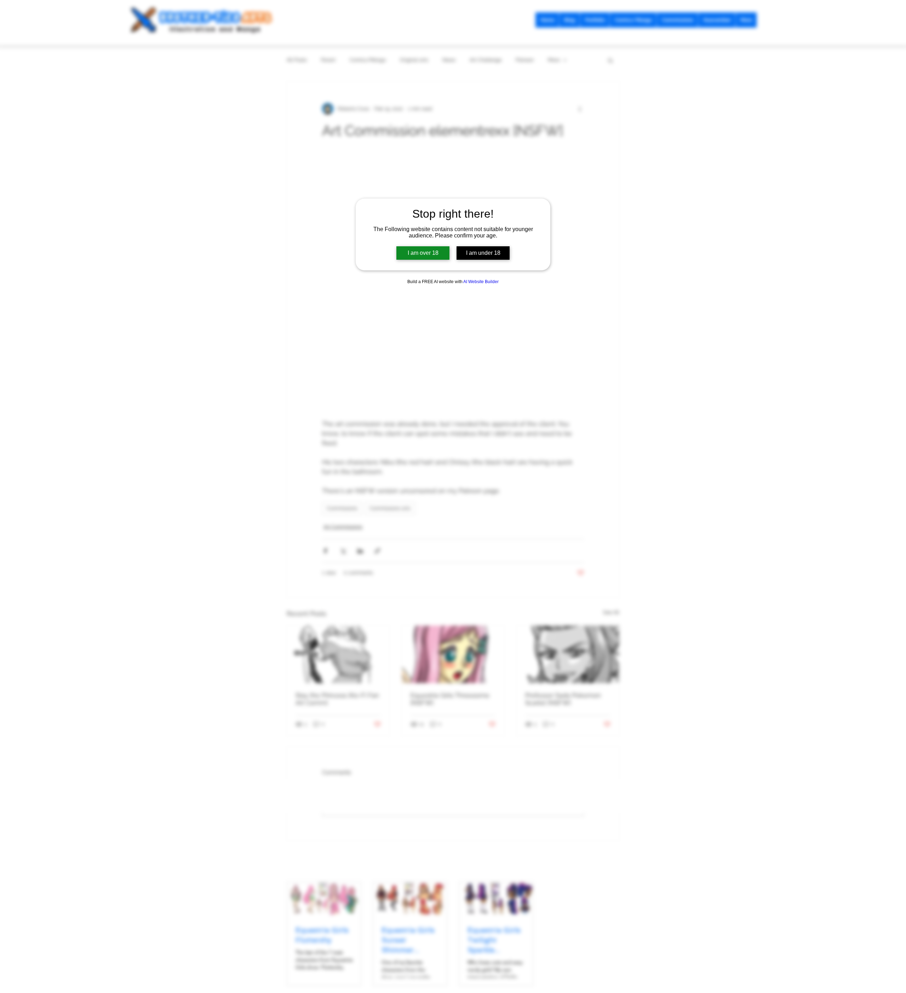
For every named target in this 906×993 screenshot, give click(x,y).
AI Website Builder (481, 281)
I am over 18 (423, 253)
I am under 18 (483, 253)
